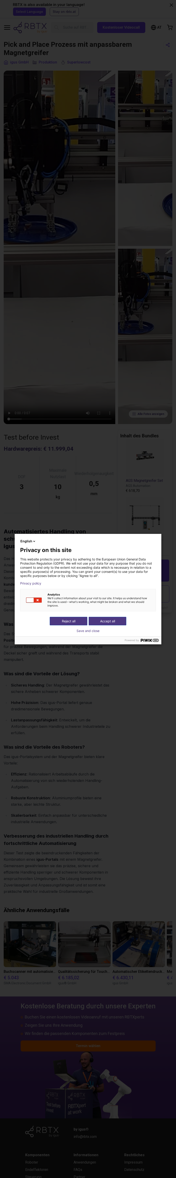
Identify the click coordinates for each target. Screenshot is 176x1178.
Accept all (107, 621)
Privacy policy (30, 583)
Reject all (68, 621)
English (26, 541)
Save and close (88, 631)
